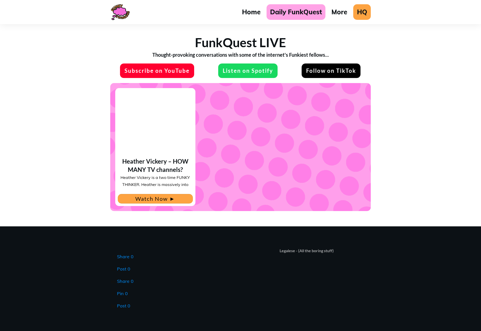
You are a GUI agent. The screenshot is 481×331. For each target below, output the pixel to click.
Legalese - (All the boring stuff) (307, 250)
